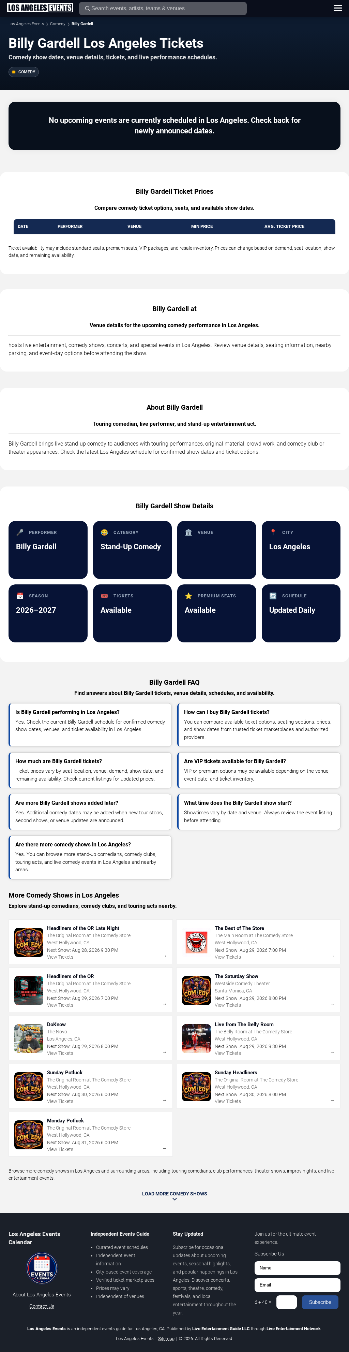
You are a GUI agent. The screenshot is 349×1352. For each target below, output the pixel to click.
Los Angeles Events (26, 23)
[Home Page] (40, 8)
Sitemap (166, 1338)
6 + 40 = (263, 1302)
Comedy (57, 23)
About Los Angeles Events (42, 1295)
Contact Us (42, 1306)
